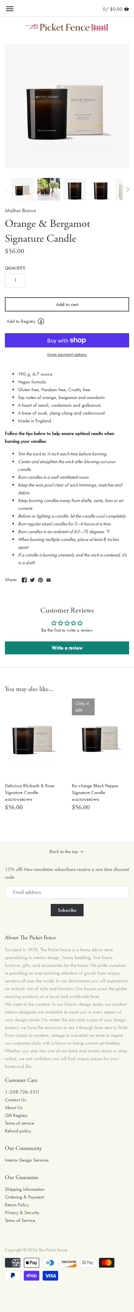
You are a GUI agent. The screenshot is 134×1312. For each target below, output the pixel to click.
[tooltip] (41, 321)
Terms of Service (20, 1220)
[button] (67, 321)
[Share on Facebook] (24, 579)
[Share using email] (48, 579)
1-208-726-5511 (22, 1092)
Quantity (15, 268)
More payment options (67, 354)
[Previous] (6, 189)
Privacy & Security (22, 1212)
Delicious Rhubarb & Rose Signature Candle (29, 792)
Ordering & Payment (24, 1197)
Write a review (67, 647)
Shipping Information (25, 1189)
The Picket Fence (53, 1250)
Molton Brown (20, 210)
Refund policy (18, 1131)
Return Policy (17, 1204)
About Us (13, 1107)
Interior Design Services (26, 1160)
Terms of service (19, 1123)
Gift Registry (16, 1115)
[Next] (127, 189)
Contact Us (15, 1099)
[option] (22, 189)
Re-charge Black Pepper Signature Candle (95, 792)
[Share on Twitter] (32, 579)
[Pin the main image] (40, 579)
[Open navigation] (10, 9)
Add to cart (67, 304)
